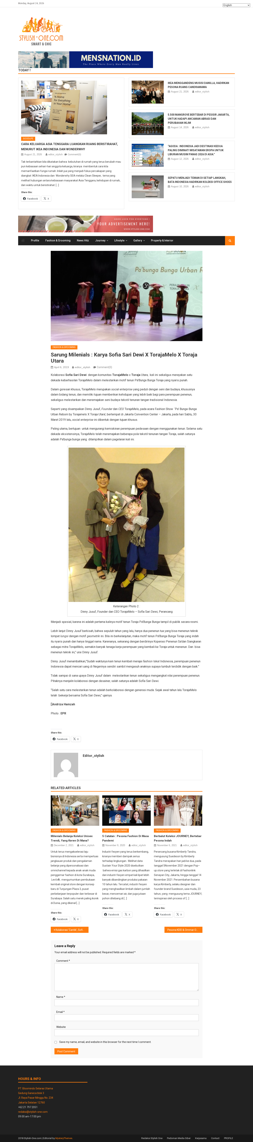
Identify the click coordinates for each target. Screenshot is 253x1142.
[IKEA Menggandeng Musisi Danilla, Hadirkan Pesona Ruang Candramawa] (148, 92)
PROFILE (228, 1138)
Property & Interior (162, 240)
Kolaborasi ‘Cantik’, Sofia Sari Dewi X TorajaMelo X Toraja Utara (72, 929)
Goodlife (28, 138)
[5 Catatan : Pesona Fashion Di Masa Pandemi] (126, 810)
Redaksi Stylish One (151, 1138)
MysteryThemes (63, 1138)
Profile (35, 240)
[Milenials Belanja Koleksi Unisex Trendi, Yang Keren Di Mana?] (75, 810)
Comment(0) (74, 154)
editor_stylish (55, 154)
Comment (63, 960)
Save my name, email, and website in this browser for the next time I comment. (105, 1041)
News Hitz (83, 240)
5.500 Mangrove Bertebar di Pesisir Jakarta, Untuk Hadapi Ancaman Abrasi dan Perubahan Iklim (198, 118)
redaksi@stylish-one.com (33, 1111)
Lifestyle (119, 240)
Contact (215, 1138)
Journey (100, 240)
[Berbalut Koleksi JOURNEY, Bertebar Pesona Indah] (178, 810)
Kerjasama (201, 1138)
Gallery (137, 240)
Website (61, 1026)
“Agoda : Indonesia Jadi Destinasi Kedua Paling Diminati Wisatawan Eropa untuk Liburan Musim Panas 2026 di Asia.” (196, 150)
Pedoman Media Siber (179, 1138)
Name (60, 996)
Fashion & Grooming (58, 240)
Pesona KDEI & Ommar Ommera (184, 929)
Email (60, 1011)
